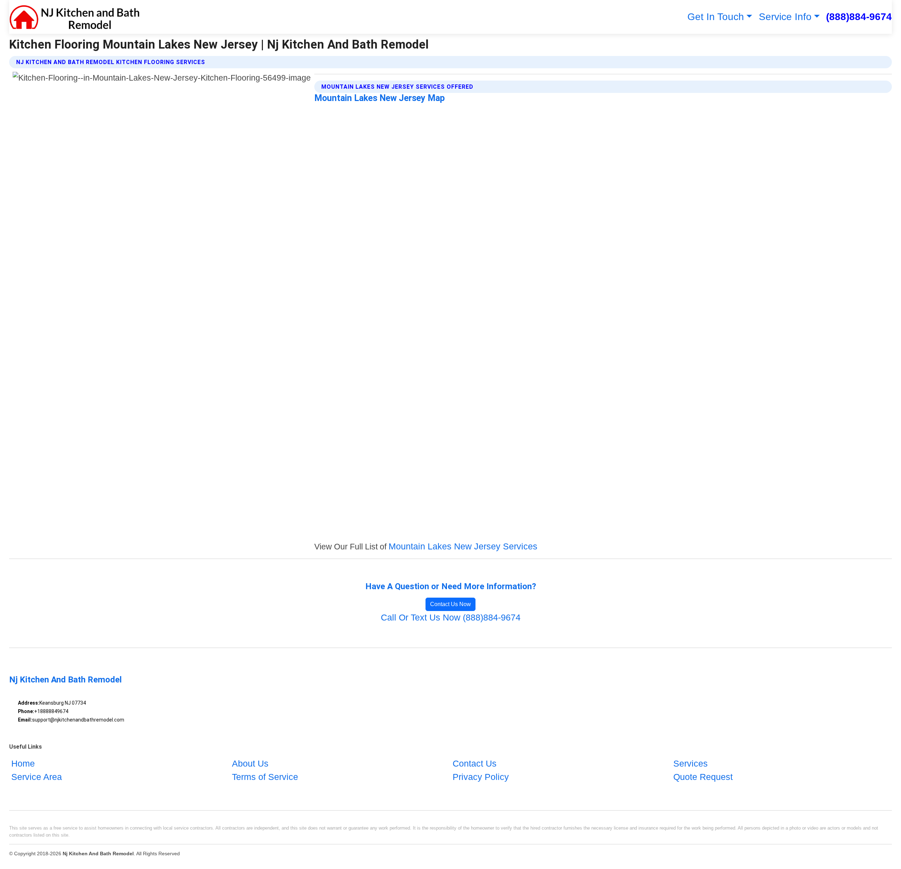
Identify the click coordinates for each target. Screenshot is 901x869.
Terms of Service (265, 777)
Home (23, 763)
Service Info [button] (785, 16)
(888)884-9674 (859, 16)
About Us (250, 763)
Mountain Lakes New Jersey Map (379, 98)
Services (690, 763)
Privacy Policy (481, 777)
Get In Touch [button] (715, 16)
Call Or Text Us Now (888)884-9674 (451, 617)
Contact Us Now (450, 604)
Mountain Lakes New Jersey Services (463, 546)
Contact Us (475, 763)
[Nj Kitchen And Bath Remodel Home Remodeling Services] (74, 17)
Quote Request (703, 777)
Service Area (36, 777)
